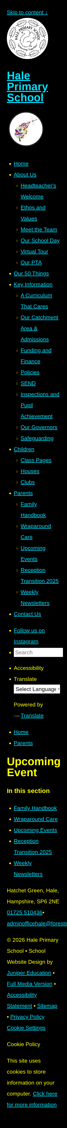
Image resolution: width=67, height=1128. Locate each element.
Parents (23, 743)
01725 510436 (24, 912)
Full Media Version (29, 984)
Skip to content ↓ (27, 12)
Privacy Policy (27, 1017)
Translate (32, 715)
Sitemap (47, 1006)
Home (21, 732)
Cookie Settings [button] (26, 1028)
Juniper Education (29, 973)
